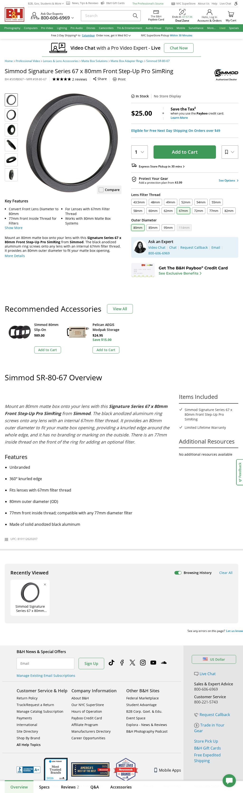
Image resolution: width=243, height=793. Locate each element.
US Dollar (217, 659)
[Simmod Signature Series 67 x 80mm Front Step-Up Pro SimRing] (72, 142)
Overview (19, 787)
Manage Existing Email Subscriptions (46, 676)
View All (120, 308)
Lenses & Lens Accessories (61, 61)
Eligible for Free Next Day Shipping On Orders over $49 (175, 131)
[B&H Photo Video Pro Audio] (16, 14)
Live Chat (225, 3)
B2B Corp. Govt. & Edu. (144, 711)
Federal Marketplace (142, 698)
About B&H (80, 698)
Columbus (88, 35)
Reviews (70, 787)
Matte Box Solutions (94, 61)
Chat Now (179, 48)
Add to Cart (185, 152)
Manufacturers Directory (91, 731)
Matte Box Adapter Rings (127, 61)
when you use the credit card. (197, 113)
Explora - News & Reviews (146, 724)
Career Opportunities (88, 738)
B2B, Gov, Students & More (44, 3)
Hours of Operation (86, 711)
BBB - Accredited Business (28, 769)
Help (214, 3)
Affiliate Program (84, 724)
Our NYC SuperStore (87, 704)
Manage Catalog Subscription (40, 711)
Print (122, 79)
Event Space (135, 718)
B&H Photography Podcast (147, 731)
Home (9, 61)
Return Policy (27, 698)
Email (24, 663)
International (27, 724)
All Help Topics (29, 744)
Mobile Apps (170, 770)
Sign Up (91, 663)
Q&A (94, 787)
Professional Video (28, 61)
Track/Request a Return (35, 704)
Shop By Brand (28, 738)
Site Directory (27, 731)
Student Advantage (141, 704)
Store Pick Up (206, 741)
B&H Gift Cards (207, 748)
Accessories (121, 787)
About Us (203, 3)
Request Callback (215, 714)
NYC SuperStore (186, 3)
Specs (44, 787)
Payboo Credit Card (86, 718)
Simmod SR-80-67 (158, 61)
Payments (24, 718)
